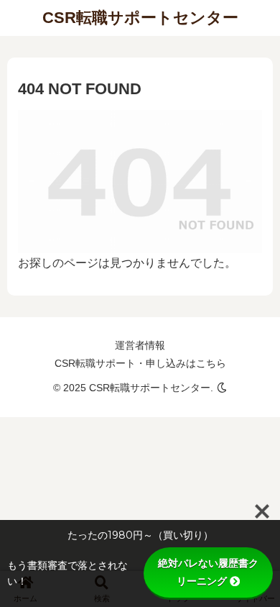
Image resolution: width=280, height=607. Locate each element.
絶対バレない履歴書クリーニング (208, 572)
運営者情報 (140, 345)
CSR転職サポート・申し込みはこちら (140, 363)
